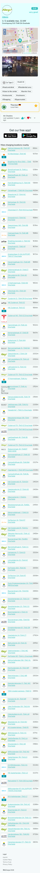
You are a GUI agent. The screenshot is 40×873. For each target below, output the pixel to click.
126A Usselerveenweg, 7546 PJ (19, 691)
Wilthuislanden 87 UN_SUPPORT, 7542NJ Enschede (20, 790)
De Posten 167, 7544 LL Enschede (20, 656)
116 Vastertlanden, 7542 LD (18, 773)
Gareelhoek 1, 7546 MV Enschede (20, 190)
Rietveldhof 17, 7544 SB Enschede (20, 781)
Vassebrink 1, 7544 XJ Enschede (20, 410)
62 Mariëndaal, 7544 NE (17, 154)
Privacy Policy (7, 864)
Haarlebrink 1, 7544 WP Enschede (20, 470)
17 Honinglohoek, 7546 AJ (17, 378)
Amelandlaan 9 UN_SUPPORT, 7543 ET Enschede (19, 255)
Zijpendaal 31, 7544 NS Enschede (20, 210)
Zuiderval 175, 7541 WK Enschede (20, 429)
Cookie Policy (7, 859)
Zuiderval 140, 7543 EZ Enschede (20, 315)
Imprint (5, 857)
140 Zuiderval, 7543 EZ (16, 302)
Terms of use (7, 862)
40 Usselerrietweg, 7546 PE (18, 727)
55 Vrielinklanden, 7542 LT (17, 796)
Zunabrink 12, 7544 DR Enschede (20, 298)
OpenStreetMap (27, 53)
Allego (5, 17)
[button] (20, 118)
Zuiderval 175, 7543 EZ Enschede (20, 374)
